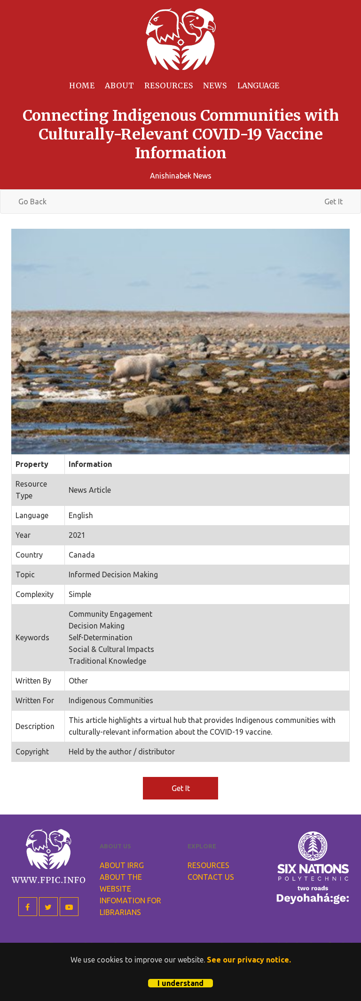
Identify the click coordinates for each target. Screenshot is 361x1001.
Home (82, 85)
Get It (333, 201)
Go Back (32, 201)
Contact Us (211, 877)
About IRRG (122, 865)
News (215, 85)
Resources (168, 85)
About (119, 85)
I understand (180, 983)
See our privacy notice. (249, 959)
